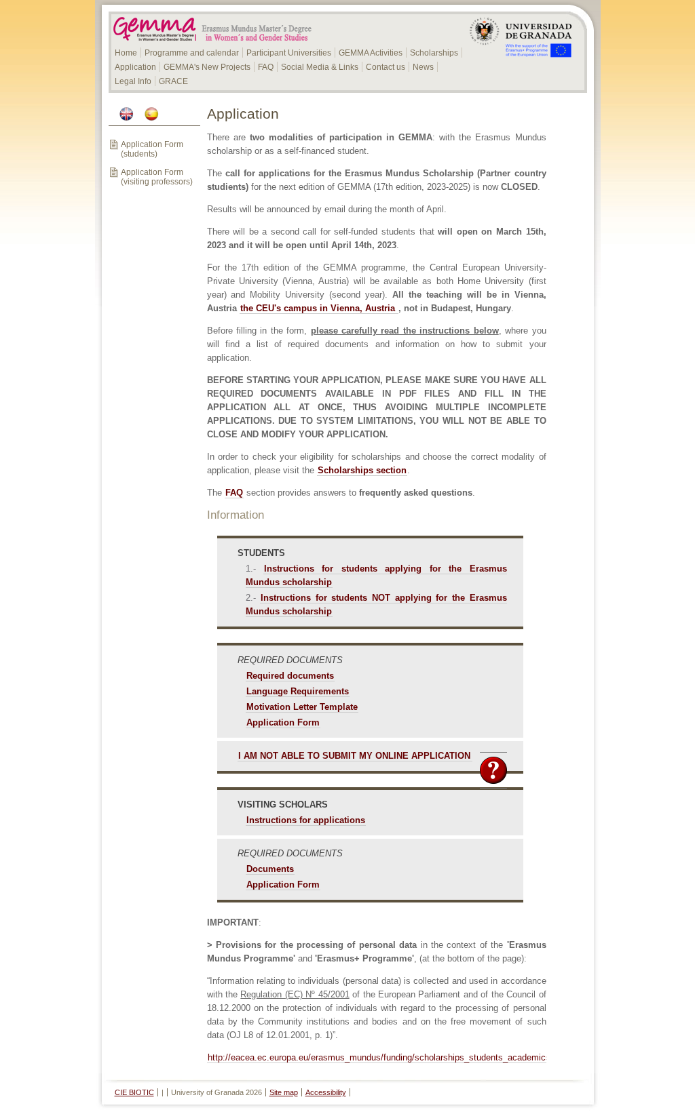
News (423, 67)
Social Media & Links (319, 67)
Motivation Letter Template (302, 707)
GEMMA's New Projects (207, 67)
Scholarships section (362, 470)
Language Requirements (297, 691)
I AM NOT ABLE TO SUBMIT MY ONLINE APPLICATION (354, 756)
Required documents (290, 676)
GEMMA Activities (370, 53)
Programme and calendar (192, 53)
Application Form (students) (152, 149)
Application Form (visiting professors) (157, 176)
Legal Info (133, 81)
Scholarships (434, 53)
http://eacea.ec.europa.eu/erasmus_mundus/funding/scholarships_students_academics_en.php (395, 1057)
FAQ (266, 67)
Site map (283, 1092)
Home (126, 53)
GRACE (173, 81)
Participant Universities (288, 53)
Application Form (283, 722)
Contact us (385, 67)
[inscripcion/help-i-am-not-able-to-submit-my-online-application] (471, 755)
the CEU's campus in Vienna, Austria (319, 308)
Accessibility (325, 1092)
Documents (270, 869)
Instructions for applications (305, 820)
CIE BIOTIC (134, 1092)
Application (135, 67)
